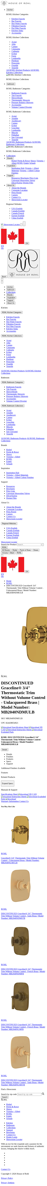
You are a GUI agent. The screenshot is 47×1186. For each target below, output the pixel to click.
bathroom (10, 84)
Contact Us (16, 197)
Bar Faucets (16, 21)
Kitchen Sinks (17, 30)
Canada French (17, 213)
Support (10, 176)
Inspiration (11, 166)
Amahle (14, 118)
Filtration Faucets (18, 26)
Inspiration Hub (17, 168)
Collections (11, 156)
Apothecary (16, 121)
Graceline (15, 128)
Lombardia (15, 58)
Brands (10, 158)
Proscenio (15, 63)
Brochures (24, 178)
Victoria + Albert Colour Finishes (20, 477)
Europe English (17, 216)
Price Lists (34, 178)
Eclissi (14, 54)
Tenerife (14, 68)
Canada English (18, 211)
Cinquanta (15, 49)
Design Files (28, 183)
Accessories (16, 33)
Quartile (14, 65)
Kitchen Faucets (18, 19)
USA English (16, 208)
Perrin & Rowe (23, 161)
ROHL (20, 163)
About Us (10, 185)
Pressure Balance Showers (22, 102)
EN (27, 243)
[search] (29, 544)
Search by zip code (9, 1094)
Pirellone (15, 61)
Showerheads (17, 98)
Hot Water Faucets (19, 23)
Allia (13, 44)
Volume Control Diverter (21, 107)
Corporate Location (19, 190)
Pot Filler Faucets (18, 28)
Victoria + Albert (13, 457)
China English (17, 218)
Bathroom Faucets (19, 93)
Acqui (14, 42)
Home (8, 581)
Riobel (14, 161)
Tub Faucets (16, 95)
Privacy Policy (7, 1178)
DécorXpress (16, 183)
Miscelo (14, 132)
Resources (15, 178)
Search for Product (8, 544)
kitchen (10, 10)
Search (4, 1097)
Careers (14, 195)
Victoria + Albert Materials (17, 475)
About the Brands (18, 188)
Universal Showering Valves (23, 180)
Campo (14, 46)
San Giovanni (17, 137)
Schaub (32, 163)
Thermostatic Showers (20, 100)
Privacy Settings (7, 1183)
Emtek (26, 163)
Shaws (33, 161)
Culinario (15, 51)
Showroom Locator (19, 200)
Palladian (15, 135)
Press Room (16, 192)
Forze (13, 56)
